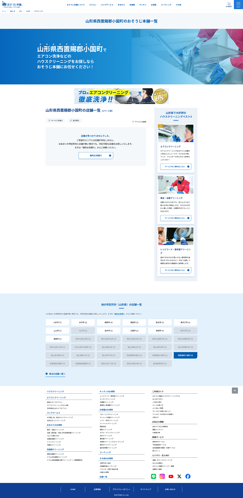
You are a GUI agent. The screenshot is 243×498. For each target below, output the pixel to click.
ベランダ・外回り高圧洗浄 (109, 469)
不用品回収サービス (159, 445)
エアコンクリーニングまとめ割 (57, 405)
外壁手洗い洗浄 (105, 463)
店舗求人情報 (157, 469)
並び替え (76, 120)
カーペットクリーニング (108, 423)
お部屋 (153, 4)
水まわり (121, 4)
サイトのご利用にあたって (162, 411)
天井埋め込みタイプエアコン (57, 408)
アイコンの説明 (140, 121)
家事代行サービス (159, 442)
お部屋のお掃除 (106, 409)
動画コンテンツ (158, 429)
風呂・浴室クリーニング (55, 430)
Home (72, 489)
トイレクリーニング (54, 442)
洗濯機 (132, 4)
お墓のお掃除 (104, 472)
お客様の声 (156, 432)
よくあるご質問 (158, 408)
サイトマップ (145, 489)
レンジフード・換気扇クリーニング (112, 396)
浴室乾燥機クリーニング (55, 439)
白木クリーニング (106, 435)
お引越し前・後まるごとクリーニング (60, 417)
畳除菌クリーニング (107, 439)
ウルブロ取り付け (53, 436)
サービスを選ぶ (57, 120)
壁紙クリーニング (106, 429)
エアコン (92, 4)
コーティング (166, 4)
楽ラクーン (156, 451)
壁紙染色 (103, 426)
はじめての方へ (158, 399)
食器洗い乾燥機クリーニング (110, 405)
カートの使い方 (158, 405)
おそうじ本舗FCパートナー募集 (163, 466)
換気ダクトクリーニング (108, 445)
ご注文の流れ (157, 402)
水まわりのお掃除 (54, 425)
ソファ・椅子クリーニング (109, 420)
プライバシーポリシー (121, 489)
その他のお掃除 (106, 458)
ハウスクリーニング (55, 391)
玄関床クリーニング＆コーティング (112, 442)
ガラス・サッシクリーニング (110, 432)
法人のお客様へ (158, 463)
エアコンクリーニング (56, 397)
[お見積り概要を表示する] (229, 4)
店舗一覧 (103, 476)
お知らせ (156, 417)
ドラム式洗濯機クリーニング (57, 457)
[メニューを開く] (238, 4)
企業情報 (97, 489)
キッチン (142, 4)
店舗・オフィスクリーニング (162, 460)
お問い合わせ (170, 489)
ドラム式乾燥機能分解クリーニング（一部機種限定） (65, 460)
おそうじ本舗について (76, 4)
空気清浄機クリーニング (108, 448)
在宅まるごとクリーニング (56, 420)
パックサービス (107, 4)
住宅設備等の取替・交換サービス (164, 448)
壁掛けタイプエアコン (54, 402)
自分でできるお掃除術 (160, 426)
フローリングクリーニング (109, 414)
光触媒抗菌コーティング (108, 466)
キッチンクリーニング (107, 399)
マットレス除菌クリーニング (110, 417)
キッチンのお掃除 (107, 391)
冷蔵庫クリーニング (107, 402)
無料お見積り (119, 314)
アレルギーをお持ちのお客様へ (163, 414)
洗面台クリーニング (54, 445)
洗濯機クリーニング (55, 449)
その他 (178, 4)
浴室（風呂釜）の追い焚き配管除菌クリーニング (63, 433)
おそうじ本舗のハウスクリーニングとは (166, 396)
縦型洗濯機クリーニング (55, 454)
